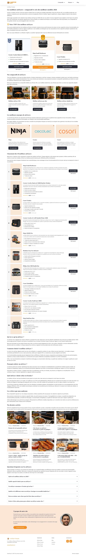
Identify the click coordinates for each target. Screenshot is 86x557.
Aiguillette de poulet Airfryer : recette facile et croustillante (41, 456)
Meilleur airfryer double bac (65, 101)
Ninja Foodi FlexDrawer (39, 53)
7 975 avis (34, 332)
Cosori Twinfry (61, 57)
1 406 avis (34, 313)
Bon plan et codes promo (63, 440)
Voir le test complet (18, 66)
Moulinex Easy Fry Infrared (30, 250)
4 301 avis (71, 63)
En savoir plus (13, 109)
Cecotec (35, 139)
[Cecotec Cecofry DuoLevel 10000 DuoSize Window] (18, 45)
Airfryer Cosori (40, 544)
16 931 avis (34, 295)
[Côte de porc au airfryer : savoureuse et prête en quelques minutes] (43, 417)
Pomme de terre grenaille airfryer (17, 428)
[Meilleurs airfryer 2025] (12, 2)
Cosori (59, 139)
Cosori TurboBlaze (28, 283)
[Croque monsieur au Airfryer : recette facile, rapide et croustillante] (67, 417)
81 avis (33, 278)
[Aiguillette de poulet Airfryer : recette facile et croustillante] (43, 445)
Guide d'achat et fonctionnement (15, 440)
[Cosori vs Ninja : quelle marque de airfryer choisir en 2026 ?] (18, 445)
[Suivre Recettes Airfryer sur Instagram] (67, 541)
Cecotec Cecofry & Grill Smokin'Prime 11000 (35, 218)
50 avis (22, 63)
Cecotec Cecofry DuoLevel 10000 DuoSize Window (22, 55)
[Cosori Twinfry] (67, 47)
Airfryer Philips (40, 546)
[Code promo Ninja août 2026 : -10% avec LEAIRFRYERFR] (67, 445)
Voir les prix (73, 173)
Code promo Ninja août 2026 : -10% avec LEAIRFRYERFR (67, 456)
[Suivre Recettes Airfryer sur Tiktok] (70, 541)
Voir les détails (73, 170)
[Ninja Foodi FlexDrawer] (43, 43)
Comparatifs (60, 2)
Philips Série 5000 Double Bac (31, 266)
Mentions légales (75, 553)
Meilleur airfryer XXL (14, 101)
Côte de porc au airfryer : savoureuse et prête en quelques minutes (41, 429)
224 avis (33, 245)
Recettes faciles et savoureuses (15, 412)
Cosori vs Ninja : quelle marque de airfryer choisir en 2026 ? (17, 456)
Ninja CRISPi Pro (28, 233)
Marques (70, 2)
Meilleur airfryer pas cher (40, 101)
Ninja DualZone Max (28, 318)
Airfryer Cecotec (40, 542)
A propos (53, 542)
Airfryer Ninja (39, 540)
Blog (78, 2)
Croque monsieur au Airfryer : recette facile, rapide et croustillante (67, 428)
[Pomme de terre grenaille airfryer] (18, 417)
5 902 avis (47, 64)
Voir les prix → (19, 69)
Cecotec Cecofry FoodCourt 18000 (32, 301)
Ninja (9, 139)
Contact (53, 544)
